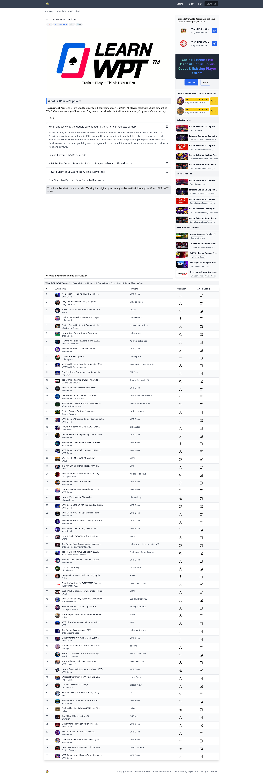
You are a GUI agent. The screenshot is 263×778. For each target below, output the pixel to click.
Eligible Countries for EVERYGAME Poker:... (81, 583)
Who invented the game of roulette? (68, 275)
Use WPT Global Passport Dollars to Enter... (81, 489)
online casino (68, 320)
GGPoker (66, 719)
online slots (67, 429)
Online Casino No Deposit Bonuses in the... (81, 325)
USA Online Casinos (71, 328)
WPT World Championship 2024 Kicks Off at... (82, 364)
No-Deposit (214, 266)
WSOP (64, 312)
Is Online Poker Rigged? (73, 356)
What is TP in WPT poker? (68, 11)
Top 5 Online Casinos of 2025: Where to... (81, 380)
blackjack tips (68, 500)
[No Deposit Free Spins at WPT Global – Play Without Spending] (182, 264)
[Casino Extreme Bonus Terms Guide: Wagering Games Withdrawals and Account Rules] (182, 166)
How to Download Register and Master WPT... (82, 669)
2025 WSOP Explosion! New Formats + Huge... (83, 591)
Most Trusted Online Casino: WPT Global (80, 559)
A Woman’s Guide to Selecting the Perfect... (82, 645)
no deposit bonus (70, 476)
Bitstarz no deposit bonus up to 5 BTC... (80, 606)
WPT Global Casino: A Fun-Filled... (77, 481)
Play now (214, 101)
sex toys (65, 648)
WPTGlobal (67, 531)
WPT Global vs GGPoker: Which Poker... (79, 387)
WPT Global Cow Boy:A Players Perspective (81, 403)
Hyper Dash (67, 679)
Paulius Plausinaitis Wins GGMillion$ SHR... (81, 708)
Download (211, 3)
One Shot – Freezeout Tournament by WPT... (82, 739)
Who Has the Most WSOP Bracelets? (78, 458)
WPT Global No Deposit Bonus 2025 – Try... (81, 473)
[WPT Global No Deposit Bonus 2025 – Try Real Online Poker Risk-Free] (182, 255)
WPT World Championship (74, 367)
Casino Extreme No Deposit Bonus (217, 130)
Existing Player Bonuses (213, 238)
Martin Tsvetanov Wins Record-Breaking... (81, 653)
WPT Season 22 (69, 664)
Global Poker (67, 570)
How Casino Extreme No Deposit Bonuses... (81, 747)
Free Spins (205, 266)
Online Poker (210, 276)
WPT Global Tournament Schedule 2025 (80, 700)
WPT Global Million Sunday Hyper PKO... (80, 348)
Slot (200, 3)
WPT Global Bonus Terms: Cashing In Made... (82, 520)
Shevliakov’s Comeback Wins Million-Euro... (81, 309)
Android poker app (70, 343)
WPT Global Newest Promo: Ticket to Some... (82, 755)
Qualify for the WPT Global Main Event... (80, 637)
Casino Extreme (196, 130)
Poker (191, 3)
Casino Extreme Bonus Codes (201, 149)
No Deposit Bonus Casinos (74, 554)
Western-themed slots (72, 406)
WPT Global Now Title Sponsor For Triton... (81, 512)
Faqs (51, 11)
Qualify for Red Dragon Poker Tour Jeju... (80, 723)
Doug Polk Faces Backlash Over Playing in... (82, 575)
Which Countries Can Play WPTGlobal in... (81, 528)
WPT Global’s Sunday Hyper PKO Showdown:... (83, 598)
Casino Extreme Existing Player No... (78, 411)
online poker (67, 335)
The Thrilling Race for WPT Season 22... (80, 661)
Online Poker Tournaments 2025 (203, 247)
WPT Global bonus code (73, 398)
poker (64, 711)
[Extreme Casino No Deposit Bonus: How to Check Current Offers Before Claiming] (182, 137)
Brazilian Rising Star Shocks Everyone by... (81, 692)
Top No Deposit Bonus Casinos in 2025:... (80, 551)
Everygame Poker (197, 276)
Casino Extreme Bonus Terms (201, 168)
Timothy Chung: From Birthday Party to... (80, 465)
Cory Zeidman (68, 304)
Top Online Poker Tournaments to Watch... (81, 544)
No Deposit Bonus (198, 257)
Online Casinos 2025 (71, 382)
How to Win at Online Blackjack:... (77, 497)
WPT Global (195, 266)
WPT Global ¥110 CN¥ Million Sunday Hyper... (82, 505)
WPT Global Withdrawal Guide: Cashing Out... (83, 419)
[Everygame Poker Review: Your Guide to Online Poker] (182, 273)
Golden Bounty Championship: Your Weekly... (82, 434)
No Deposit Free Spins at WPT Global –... (80, 294)
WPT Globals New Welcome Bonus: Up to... (81, 450)
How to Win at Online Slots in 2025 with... (81, 426)
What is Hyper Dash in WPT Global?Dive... (81, 677)
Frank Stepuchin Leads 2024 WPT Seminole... (82, 614)
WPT (64, 468)
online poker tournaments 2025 (76, 547)
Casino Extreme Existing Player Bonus (204, 159)
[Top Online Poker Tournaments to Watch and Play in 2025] (182, 245)
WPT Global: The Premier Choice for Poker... (82, 442)
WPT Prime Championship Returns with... (81, 622)
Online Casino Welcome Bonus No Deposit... (82, 317)
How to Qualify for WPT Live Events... (78, 731)
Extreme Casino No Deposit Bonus (203, 140)
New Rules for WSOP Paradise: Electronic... (81, 536)
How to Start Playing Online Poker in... (79, 333)
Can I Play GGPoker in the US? (75, 716)
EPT (63, 695)
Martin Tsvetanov (70, 656)
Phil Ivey (66, 375)
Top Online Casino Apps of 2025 (76, 630)
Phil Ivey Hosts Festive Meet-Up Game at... (81, 372)
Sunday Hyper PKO (70, 601)
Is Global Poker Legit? (72, 567)
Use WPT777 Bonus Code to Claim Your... (80, 395)
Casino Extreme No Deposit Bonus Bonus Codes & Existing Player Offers (166, 771)
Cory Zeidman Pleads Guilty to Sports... (80, 301)
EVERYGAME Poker (70, 586)
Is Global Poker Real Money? (75, 684)
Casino (179, 3)
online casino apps (70, 633)
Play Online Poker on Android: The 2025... (81, 340)
